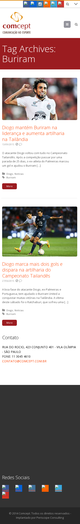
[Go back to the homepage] (16, 23)
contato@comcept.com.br (24, 361)
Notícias (19, 173)
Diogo (9, 173)
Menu (70, 24)
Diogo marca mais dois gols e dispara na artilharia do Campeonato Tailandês (32, 270)
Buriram (11, 177)
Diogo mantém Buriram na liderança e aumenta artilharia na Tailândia (33, 133)
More (9, 186)
